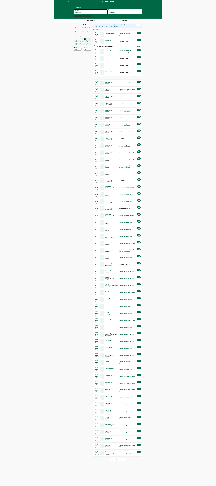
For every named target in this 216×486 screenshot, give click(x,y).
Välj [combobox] (76, 49)
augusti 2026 (83, 24)
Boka (139, 50)
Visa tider (138, 25)
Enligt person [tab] (125, 20)
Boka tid (138, 46)
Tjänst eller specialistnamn (80, 10)
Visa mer (117, 459)
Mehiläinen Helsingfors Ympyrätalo (126, 187)
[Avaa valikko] (68, 2)
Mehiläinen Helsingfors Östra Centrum (127, 89)
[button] (109, 33)
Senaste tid (86, 47)
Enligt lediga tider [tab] (91, 20)
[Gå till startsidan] (108, 2)
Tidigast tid (76, 47)
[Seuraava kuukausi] (89, 25)
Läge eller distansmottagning (115, 10)
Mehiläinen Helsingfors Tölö (125, 33)
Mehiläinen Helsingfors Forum (125, 131)
